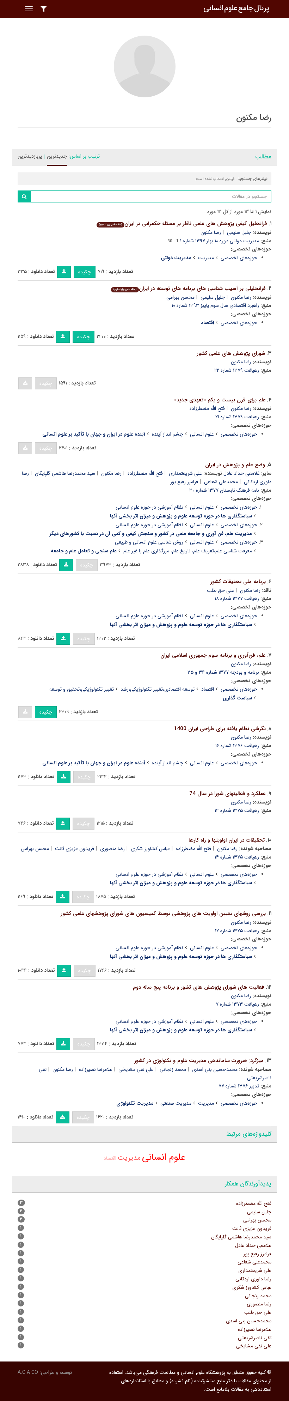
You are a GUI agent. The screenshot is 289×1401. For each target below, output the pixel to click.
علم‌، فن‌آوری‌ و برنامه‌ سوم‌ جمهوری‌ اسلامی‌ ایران (213, 655)
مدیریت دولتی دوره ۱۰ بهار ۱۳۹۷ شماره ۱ (219, 241)
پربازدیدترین (30, 156)
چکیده (84, 272)
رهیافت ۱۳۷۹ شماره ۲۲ (236, 370)
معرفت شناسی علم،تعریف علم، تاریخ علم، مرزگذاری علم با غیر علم (187, 551)
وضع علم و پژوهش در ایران (235, 465)
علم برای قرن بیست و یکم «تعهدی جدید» (220, 400)
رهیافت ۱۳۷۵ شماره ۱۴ (237, 810)
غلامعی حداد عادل (241, 473)
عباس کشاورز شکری (150, 849)
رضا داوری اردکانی (253, 1279)
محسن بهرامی (180, 297)
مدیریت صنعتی (175, 1103)
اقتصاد (207, 689)
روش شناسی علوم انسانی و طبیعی (149, 542)
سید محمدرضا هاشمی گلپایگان (65, 473)
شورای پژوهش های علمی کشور (231, 353)
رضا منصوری (112, 849)
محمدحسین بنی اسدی (215, 1069)
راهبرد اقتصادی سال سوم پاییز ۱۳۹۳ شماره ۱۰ (215, 305)
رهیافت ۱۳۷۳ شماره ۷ (237, 1004)
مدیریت (206, 258)
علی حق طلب (220, 590)
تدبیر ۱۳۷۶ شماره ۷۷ (239, 1086)
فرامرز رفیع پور (184, 482)
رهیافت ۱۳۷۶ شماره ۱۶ (237, 746)
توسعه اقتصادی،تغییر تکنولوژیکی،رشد (158, 689)
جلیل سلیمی (239, 232)
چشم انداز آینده (167, 434)
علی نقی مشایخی (136, 1069)
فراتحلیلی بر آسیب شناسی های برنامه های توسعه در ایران (189, 288)
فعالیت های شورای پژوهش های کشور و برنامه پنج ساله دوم (198, 987)
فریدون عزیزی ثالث (74, 849)
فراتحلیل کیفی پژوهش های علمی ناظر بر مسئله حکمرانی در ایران (183, 223)
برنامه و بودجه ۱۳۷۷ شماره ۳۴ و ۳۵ (223, 672)
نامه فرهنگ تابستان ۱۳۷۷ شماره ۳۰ (224, 490)
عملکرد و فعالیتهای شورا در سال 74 (227, 793)
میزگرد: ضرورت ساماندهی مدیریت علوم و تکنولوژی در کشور (199, 1060)
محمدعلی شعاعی (221, 482)
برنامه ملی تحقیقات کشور (238, 581)
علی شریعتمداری (185, 473)
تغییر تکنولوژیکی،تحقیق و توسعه (81, 689)
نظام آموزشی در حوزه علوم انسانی (149, 507)
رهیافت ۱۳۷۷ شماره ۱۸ (237, 598)
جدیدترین (57, 156)
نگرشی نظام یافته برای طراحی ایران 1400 (220, 728)
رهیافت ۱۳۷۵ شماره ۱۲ (237, 931)
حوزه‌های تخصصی (239, 258)
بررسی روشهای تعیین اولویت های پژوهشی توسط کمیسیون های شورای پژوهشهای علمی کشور (163, 913)
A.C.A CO (28, 1372)
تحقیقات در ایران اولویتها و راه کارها (227, 840)
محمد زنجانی (173, 1069)
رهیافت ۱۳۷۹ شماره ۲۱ (237, 417)
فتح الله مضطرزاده (207, 408)
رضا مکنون (211, 232)
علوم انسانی (202, 434)
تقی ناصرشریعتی (254, 1338)
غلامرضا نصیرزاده (95, 1069)
